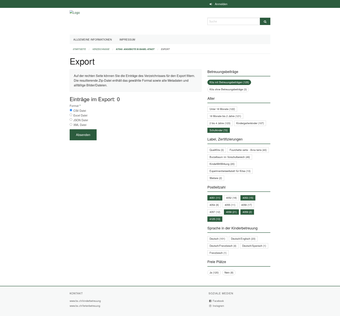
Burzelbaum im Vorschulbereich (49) (230, 157)
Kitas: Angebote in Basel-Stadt (135, 49)
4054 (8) (214, 205)
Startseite (79, 49)
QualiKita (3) (217, 150)
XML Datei (79, 125)
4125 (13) (215, 219)
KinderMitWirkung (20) (222, 164)
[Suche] (265, 21)
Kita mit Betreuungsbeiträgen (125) (229, 82)
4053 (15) (248, 198)
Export (165, 49)
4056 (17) (246, 205)
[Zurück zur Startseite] (75, 20)
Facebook (218, 301)
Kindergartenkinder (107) (250, 123)
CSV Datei (79, 111)
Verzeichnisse (100, 49)
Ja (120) (214, 272)
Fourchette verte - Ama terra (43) (248, 150)
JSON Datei (80, 120)
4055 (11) (230, 205)
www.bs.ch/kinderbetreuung (86, 301)
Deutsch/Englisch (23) (243, 238)
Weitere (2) (216, 178)
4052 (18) (231, 198)
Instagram (218, 306)
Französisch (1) (218, 253)
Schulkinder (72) (219, 130)
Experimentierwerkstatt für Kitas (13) (230, 171)
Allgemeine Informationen (92, 39)
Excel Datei (80, 115)
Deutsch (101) (217, 238)
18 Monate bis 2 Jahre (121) (225, 116)
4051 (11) (215, 198)
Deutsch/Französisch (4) (223, 246)
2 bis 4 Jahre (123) (220, 123)
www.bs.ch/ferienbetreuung (85, 306)
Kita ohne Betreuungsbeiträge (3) (228, 89)
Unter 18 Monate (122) (222, 109)
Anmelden (221, 4)
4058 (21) (231, 212)
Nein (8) (229, 272)
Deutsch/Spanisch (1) (254, 246)
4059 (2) (247, 212)
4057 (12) (215, 212)
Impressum (127, 39)
